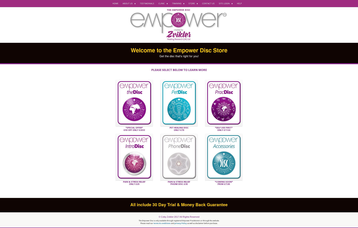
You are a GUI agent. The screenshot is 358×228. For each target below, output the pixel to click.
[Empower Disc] (179, 25)
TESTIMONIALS (147, 3)
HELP (239, 3)
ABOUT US (128, 3)
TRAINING (176, 3)
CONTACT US (208, 3)
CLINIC (161, 3)
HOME (115, 3)
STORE (192, 3)
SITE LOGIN (224, 3)
